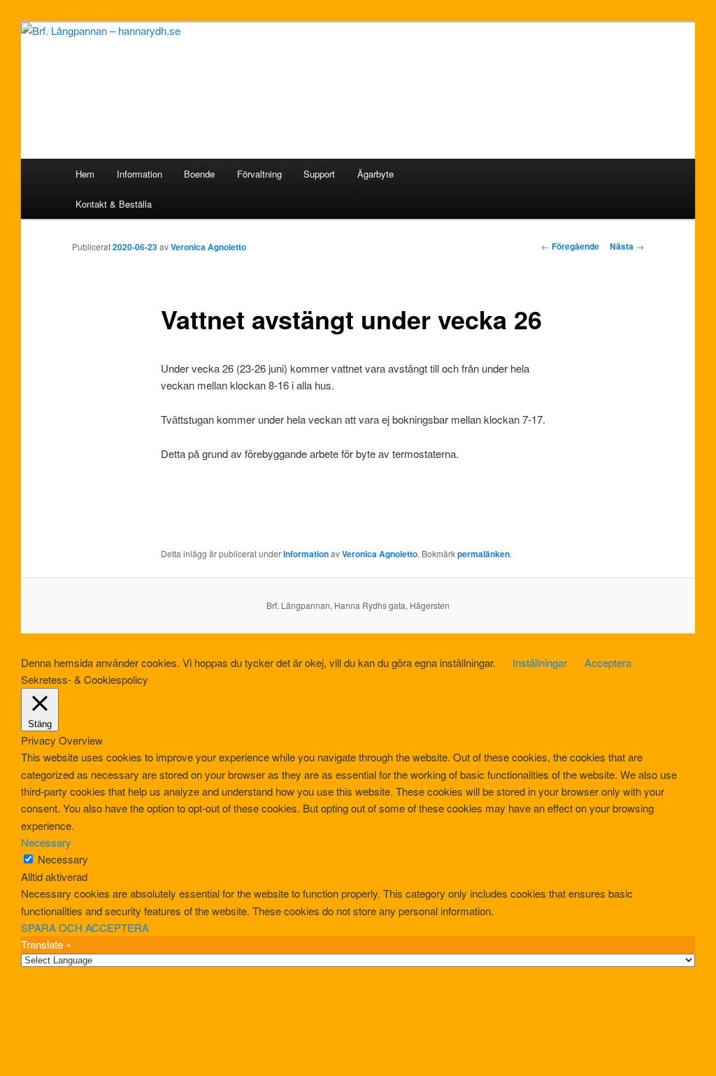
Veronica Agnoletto (208, 247)
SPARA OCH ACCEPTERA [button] (85, 927)
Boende (199, 173)
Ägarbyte (375, 173)
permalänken (483, 553)
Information (139, 173)
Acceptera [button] (608, 662)
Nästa (627, 246)
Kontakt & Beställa (114, 203)
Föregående (570, 246)
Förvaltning (259, 173)
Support (319, 173)
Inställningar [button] (540, 662)
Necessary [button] (46, 842)
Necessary (63, 859)
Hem (85, 173)
